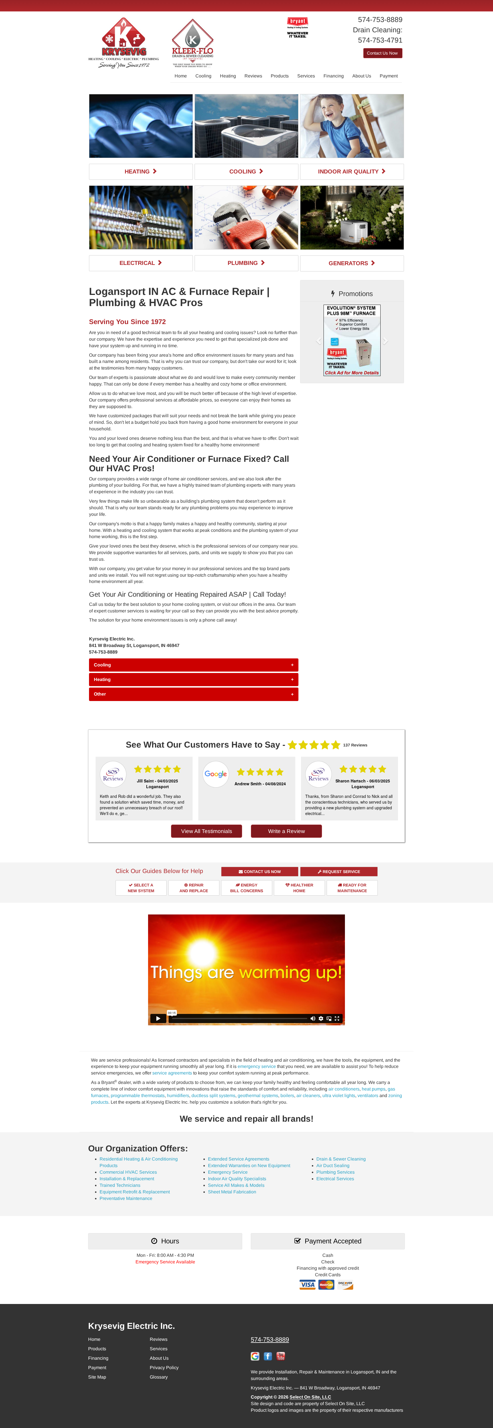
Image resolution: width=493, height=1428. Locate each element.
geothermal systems (258, 1095)
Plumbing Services (335, 1172)
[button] (194, 665)
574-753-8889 (270, 1339)
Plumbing (244, 263)
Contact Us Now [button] (383, 53)
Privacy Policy (164, 1367)
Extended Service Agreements (238, 1159)
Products (280, 75)
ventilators (367, 1095)
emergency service (257, 1066)
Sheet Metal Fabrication (232, 1191)
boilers (287, 1095)
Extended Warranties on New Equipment (249, 1165)
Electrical (138, 263)
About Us (361, 75)
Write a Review (286, 831)
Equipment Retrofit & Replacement (135, 1191)
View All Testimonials (206, 831)
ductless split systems (213, 1095)
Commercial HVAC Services (128, 1172)
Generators (349, 263)
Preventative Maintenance (126, 1198)
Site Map (97, 1377)
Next (394, 789)
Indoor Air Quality (349, 171)
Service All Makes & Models (236, 1185)
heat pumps (373, 1089)
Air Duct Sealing (332, 1165)
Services (306, 75)
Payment (389, 75)
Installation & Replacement (127, 1178)
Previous (98, 789)
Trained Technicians (120, 1185)
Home (181, 75)
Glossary (159, 1377)
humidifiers (178, 1095)
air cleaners (308, 1095)
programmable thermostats (138, 1095)
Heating (228, 75)
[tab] (194, 665)
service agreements (172, 1072)
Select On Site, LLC (310, 1397)
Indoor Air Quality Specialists (237, 1178)
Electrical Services (335, 1178)
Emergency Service (228, 1172)
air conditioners (343, 1089)
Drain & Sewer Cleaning (341, 1159)
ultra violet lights (338, 1095)
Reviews (253, 75)
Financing (334, 75)
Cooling (203, 75)
